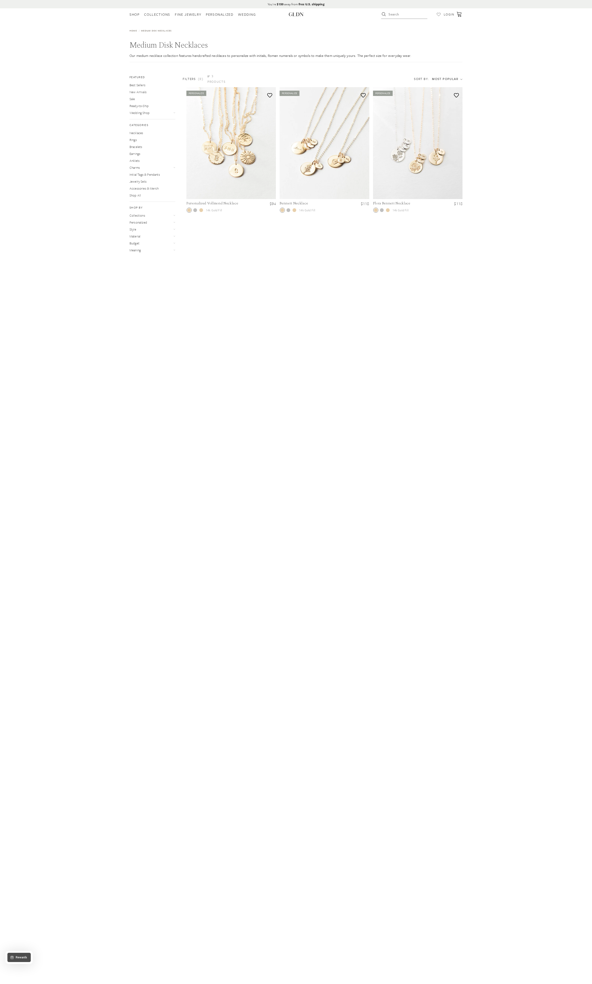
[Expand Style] (174, 229)
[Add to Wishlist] (269, 94)
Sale (132, 98)
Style (133, 229)
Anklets (135, 160)
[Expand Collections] (174, 215)
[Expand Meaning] (174, 250)
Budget (134, 243)
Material (135, 236)
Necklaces (136, 132)
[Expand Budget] (174, 243)
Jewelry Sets (138, 181)
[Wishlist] (439, 14)
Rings (133, 139)
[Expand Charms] (174, 167)
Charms (135, 167)
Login (449, 14)
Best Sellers (137, 85)
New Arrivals (138, 91)
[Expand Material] (174, 236)
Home (133, 30)
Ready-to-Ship (139, 105)
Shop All (135, 195)
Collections (137, 215)
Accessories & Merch (144, 188)
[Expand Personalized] (174, 222)
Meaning (135, 250)
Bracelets (136, 146)
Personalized (138, 222)
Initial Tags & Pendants (145, 174)
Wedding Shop (140, 112)
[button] (207, 78)
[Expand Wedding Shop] (174, 112)
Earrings (135, 153)
